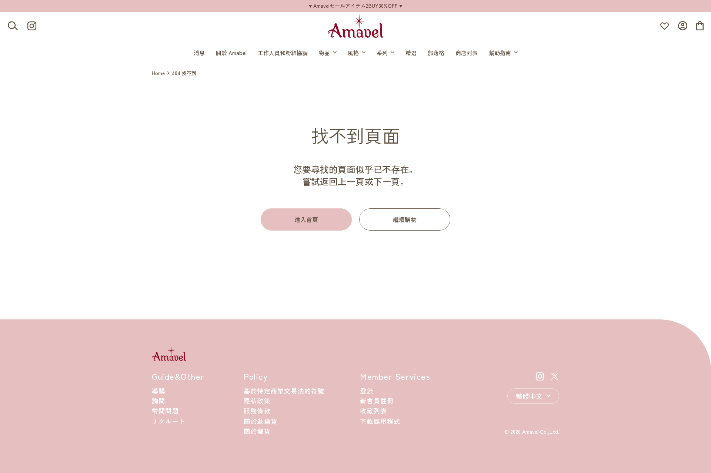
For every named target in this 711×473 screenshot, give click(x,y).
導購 (158, 391)
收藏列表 (373, 411)
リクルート (169, 421)
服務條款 (257, 411)
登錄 (366, 391)
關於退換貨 (260, 421)
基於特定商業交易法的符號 (284, 391)
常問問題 (165, 411)
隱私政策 (257, 401)
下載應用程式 (380, 421)
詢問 (158, 401)
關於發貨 (257, 431)
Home (158, 73)
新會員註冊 (377, 401)
